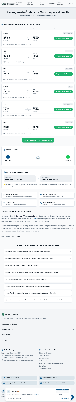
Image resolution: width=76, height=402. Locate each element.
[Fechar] (68, 389)
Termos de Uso (44, 358)
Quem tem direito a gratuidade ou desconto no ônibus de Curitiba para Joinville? (38, 300)
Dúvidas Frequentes (45, 368)
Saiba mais (36, 394)
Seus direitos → (65, 398)
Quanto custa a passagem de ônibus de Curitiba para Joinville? (38, 252)
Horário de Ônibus (18, 3)
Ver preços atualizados (63, 38)
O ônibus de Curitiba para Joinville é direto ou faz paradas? (38, 279)
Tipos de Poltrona (41, 3)
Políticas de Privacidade (46, 361)
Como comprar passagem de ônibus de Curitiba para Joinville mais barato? (38, 272)
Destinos (52, 3)
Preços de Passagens (29, 3)
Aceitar (63, 389)
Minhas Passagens (60, 3)
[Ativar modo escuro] (73, 3)
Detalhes (63, 395)
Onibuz (35, 219)
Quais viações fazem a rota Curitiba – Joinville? (38, 265)
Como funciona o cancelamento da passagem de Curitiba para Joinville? (38, 293)
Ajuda (69, 3)
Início (2, 236)
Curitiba (8, 236)
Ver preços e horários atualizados (39, 140)
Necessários (62, 392)
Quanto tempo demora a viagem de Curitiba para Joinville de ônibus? (38, 258)
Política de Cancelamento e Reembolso (51, 363)
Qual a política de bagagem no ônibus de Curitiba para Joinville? (38, 286)
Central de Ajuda (44, 355)
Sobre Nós (42, 366)
